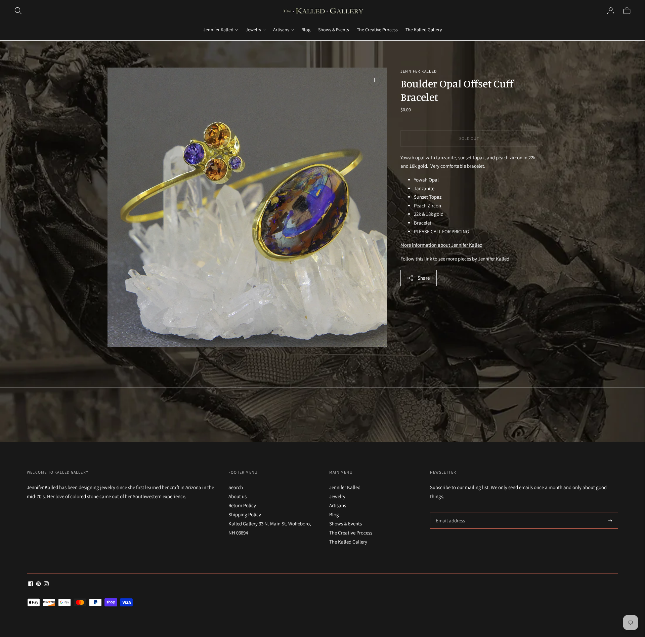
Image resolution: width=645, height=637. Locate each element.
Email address (449, 513)
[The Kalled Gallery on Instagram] (46, 584)
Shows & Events (333, 30)
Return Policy (242, 505)
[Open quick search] (18, 10)
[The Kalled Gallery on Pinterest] (38, 584)
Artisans (281, 30)
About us (237, 496)
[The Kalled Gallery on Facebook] (30, 584)
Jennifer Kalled (218, 30)
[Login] (610, 10)
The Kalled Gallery (423, 30)
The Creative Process (377, 30)
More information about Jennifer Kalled (441, 245)
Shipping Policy (244, 514)
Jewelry (253, 30)
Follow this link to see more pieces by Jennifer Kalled (454, 258)
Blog (305, 30)
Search (235, 487)
